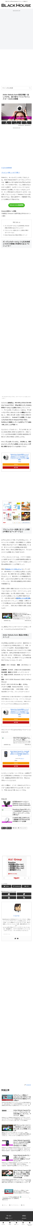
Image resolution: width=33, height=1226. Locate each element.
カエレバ (22, 758)
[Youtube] (17, 939)
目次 (14, 222)
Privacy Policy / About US (16, 1220)
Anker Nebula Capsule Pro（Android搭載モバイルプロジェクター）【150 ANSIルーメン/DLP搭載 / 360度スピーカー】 (19, 753)
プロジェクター (23, 828)
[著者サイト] (9, 894)
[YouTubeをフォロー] (9, 897)
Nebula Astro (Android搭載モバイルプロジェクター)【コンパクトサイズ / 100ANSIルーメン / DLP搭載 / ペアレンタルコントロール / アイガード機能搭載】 (19, 457)
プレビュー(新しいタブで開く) (10, 172)
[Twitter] (15, 939)
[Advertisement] (16, 28)
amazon (24, 1218)
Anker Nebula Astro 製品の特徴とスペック (16, 235)
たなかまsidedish (6, 167)
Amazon (16, 464)
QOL (4, 828)
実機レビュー (9, 1218)
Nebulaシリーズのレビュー (13, 569)
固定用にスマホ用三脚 (23, 598)
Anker (15, 828)
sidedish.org (6, 934)
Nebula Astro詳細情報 (16, 205)
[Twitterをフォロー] (24, 894)
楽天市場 (16, 467)
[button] (29, 88)
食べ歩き (9, 1215)
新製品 (9, 828)
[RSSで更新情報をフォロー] (24, 897)
